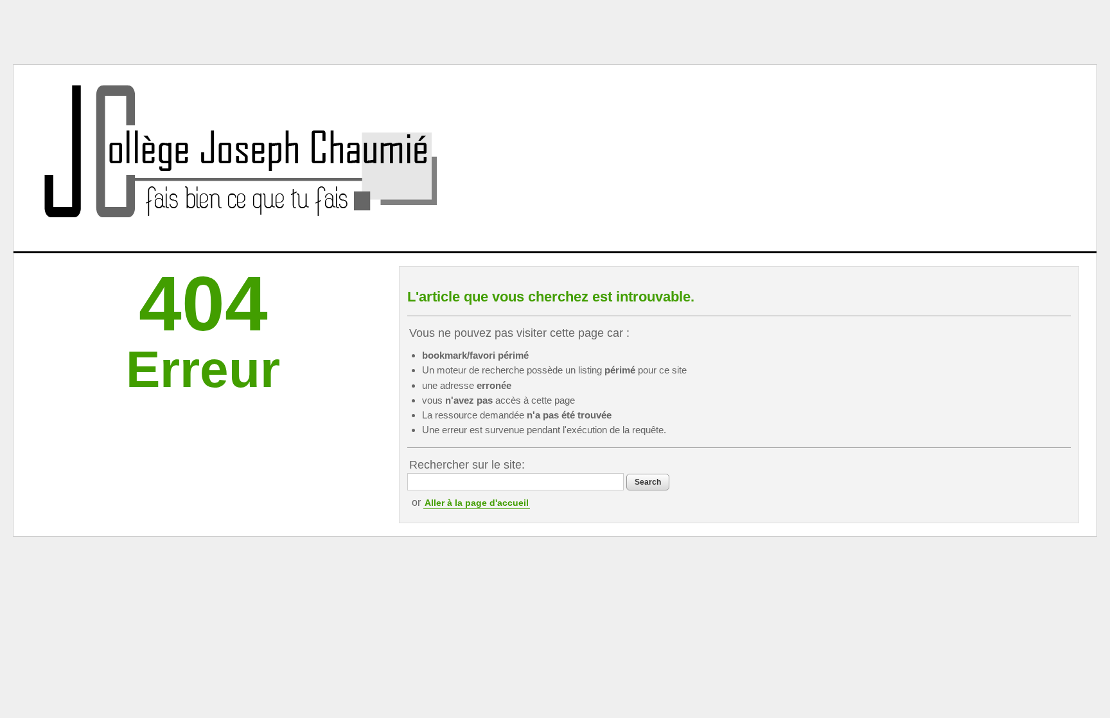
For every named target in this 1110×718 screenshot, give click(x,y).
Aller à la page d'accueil (477, 503)
